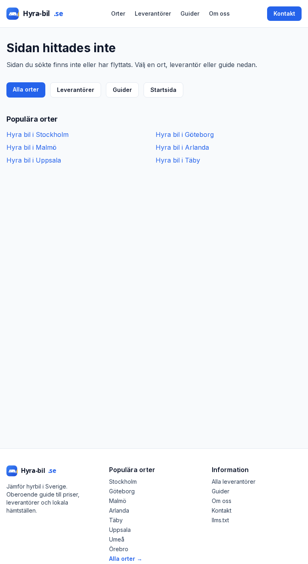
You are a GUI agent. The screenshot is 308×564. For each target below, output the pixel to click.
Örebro (118, 549)
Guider (189, 13)
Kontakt (284, 13)
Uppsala (120, 529)
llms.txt (220, 520)
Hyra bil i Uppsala (33, 160)
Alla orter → (125, 558)
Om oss (219, 13)
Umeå (116, 539)
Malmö (117, 500)
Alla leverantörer (233, 481)
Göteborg (122, 491)
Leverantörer (153, 13)
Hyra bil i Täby (178, 160)
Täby (116, 520)
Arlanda (119, 510)
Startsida (163, 89)
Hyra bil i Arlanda (182, 147)
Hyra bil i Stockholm (37, 134)
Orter (118, 13)
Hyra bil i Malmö (31, 147)
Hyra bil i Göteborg (185, 134)
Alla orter (26, 89)
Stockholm (123, 481)
